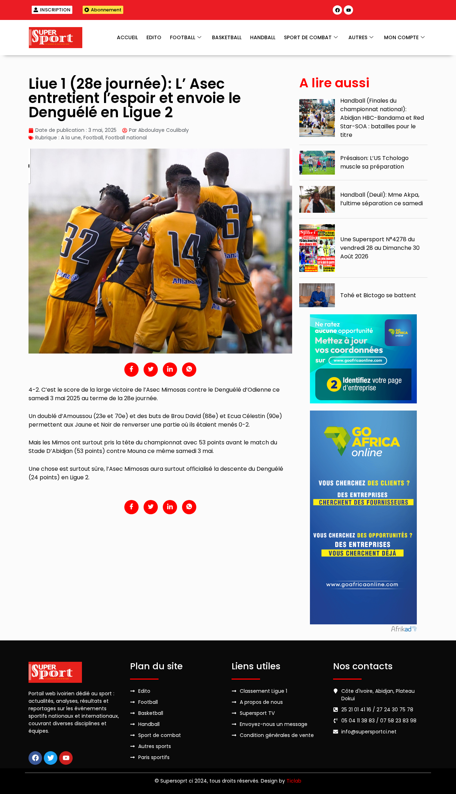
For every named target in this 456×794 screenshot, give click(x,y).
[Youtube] (348, 10)
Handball (262, 37)
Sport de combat (308, 37)
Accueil (127, 37)
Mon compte (401, 37)
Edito (153, 37)
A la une (71, 137)
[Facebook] (337, 10)
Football (182, 37)
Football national (126, 137)
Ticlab (293, 780)
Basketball (227, 37)
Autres (357, 37)
